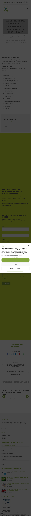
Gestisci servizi (15, 257)
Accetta (15, 260)
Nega (15, 264)
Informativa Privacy (19, 271)
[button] (28, 246)
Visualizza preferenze (15, 268)
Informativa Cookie (11, 271)
